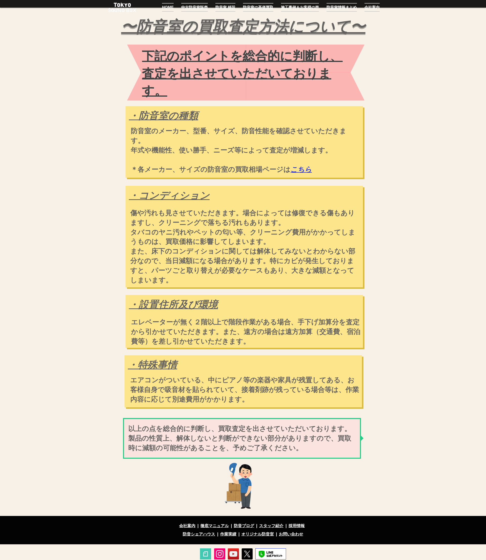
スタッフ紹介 (271, 526)
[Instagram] (219, 553)
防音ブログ (244, 526)
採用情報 (297, 526)
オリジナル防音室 (257, 534)
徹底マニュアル (214, 526)
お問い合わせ (291, 534)
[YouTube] (233, 553)
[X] (247, 553)
